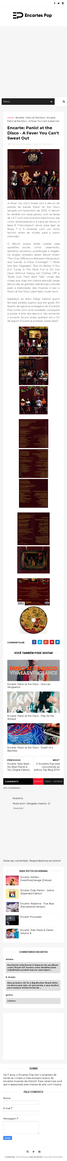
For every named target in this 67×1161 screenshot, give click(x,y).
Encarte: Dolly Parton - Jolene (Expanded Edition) (37, 892)
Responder (18, 808)
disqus (48, 781)
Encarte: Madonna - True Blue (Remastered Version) (37, 905)
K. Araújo (10, 977)
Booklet (20, 117)
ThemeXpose (22, 1157)
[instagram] (63, 3)
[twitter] (59, 3)
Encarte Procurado (31, 916)
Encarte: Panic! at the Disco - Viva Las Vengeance (28, 686)
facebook (58, 781)
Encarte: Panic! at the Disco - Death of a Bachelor (30, 749)
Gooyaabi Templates (52, 1157)
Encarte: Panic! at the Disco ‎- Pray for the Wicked (30, 717)
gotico (9, 995)
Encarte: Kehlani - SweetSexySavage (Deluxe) (36, 879)
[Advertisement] (33, 61)
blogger (38, 781)
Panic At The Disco (35, 117)
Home (10, 117)
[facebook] (54, 3)
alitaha (9, 959)
